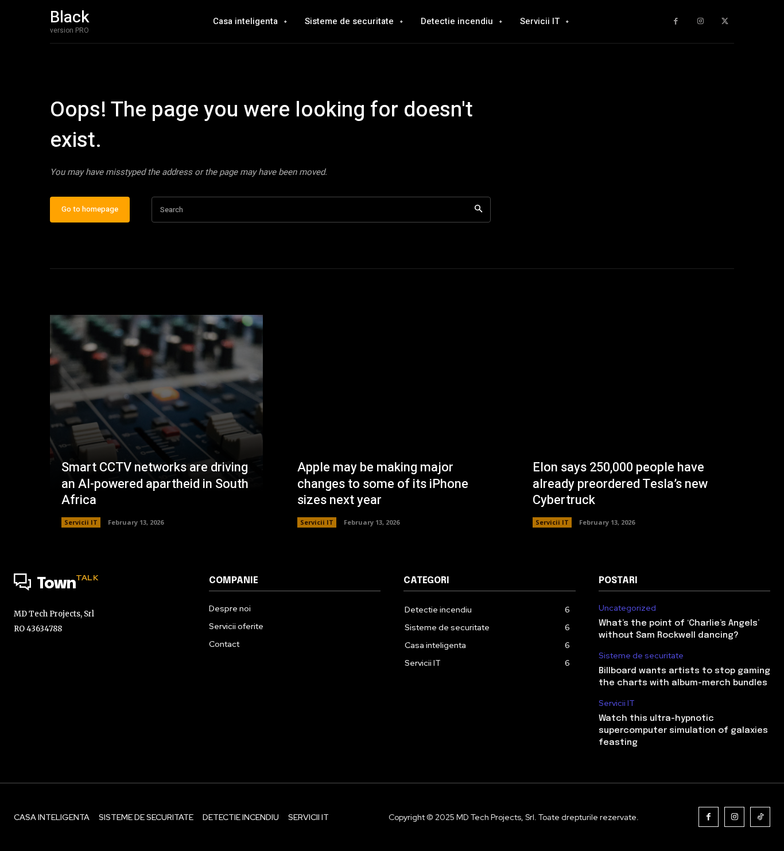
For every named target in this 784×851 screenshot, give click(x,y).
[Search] (478, 209)
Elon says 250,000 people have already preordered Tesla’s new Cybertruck (620, 483)
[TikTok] (760, 817)
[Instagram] (700, 21)
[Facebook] (675, 21)
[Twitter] (724, 21)
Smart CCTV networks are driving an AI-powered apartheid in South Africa (155, 483)
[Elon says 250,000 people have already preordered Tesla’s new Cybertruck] (627, 421)
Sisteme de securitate (641, 656)
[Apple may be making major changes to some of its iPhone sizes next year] (392, 421)
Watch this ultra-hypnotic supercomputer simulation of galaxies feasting (683, 730)
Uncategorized (627, 608)
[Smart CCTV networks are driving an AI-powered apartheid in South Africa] (156, 421)
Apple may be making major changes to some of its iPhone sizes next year (382, 483)
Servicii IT (81, 522)
